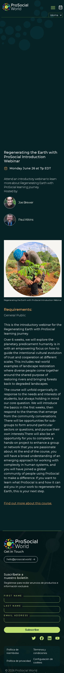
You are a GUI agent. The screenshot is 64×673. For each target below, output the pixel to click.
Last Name (12, 606)
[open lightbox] (33, 268)
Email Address (16, 615)
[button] (56, 15)
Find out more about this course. (28, 503)
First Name (13, 595)
